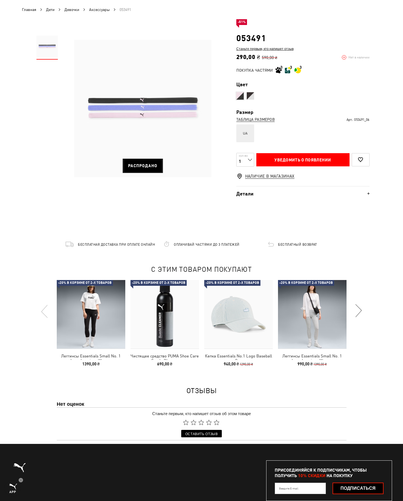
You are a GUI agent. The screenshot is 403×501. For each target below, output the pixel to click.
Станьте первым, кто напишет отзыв (265, 48)
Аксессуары (99, 9)
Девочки (71, 9)
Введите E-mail (288, 488)
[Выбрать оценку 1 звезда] (185, 422)
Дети (50, 9)
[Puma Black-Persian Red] (250, 96)
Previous (45, 311)
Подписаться (358, 488)
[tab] (303, 193)
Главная (29, 9)
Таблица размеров (255, 119)
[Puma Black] (240, 96)
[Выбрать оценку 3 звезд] (201, 422)
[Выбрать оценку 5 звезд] (216, 422)
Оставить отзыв (201, 433)
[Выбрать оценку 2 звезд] (193, 422)
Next (358, 311)
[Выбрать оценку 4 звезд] (208, 422)
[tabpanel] (142, 108)
